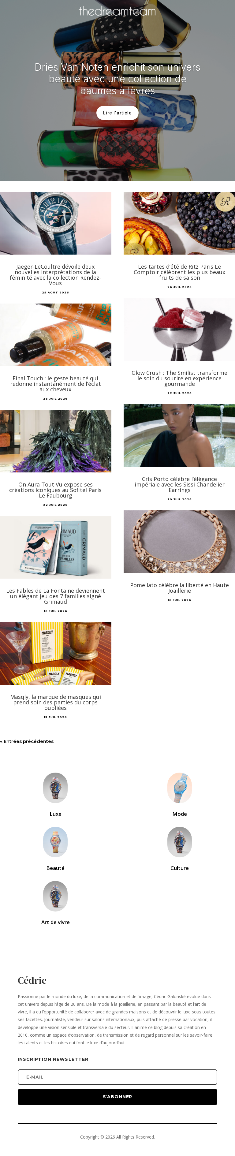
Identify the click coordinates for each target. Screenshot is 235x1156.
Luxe (56, 813)
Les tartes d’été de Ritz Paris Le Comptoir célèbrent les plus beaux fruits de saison (179, 272)
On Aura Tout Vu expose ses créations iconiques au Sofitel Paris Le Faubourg (55, 490)
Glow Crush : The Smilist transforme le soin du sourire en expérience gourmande (179, 378)
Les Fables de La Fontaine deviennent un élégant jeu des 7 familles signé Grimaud (55, 596)
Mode (179, 813)
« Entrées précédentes (27, 741)
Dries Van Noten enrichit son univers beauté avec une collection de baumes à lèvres (117, 79)
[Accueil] (117, 20)
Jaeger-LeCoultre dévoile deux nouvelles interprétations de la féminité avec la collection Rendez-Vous (55, 275)
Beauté (55, 867)
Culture (179, 867)
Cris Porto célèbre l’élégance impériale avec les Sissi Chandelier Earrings (180, 484)
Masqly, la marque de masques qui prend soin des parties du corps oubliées (55, 702)
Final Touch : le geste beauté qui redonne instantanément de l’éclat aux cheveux (55, 384)
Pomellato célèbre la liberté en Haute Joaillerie (179, 587)
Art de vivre (55, 922)
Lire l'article (117, 112)
